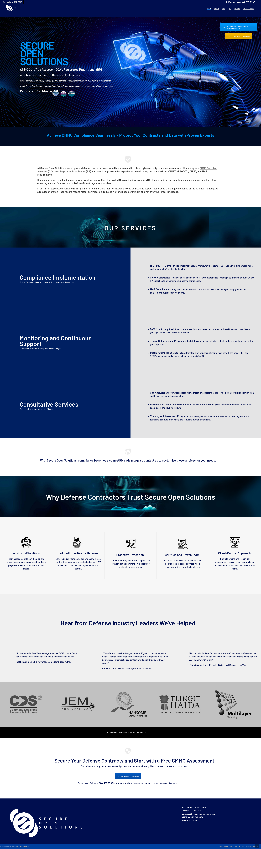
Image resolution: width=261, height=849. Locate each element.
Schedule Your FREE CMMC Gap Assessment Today (238, 27)
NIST (236, 846)
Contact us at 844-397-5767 (242, 2)
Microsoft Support (251, 846)
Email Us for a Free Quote (241, 36)
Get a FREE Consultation (130, 776)
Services (226, 846)
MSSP (231, 846)
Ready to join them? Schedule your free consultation (129, 732)
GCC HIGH (241, 846)
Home (220, 846)
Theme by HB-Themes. (23, 846)
